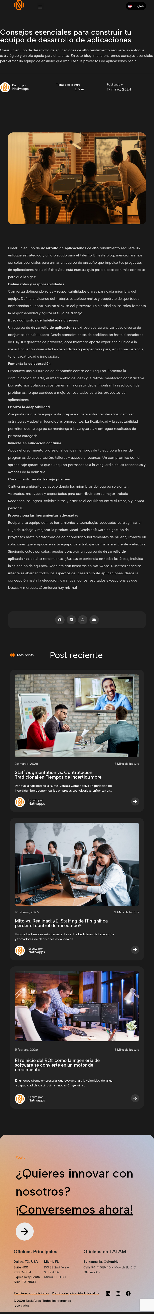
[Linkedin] (108, 1293)
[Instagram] (118, 1293)
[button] (40, 6)
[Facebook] (128, 1293)
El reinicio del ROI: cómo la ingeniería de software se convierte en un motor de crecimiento (57, 1065)
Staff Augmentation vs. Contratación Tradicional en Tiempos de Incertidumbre (58, 775)
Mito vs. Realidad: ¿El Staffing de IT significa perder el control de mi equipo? (61, 923)
